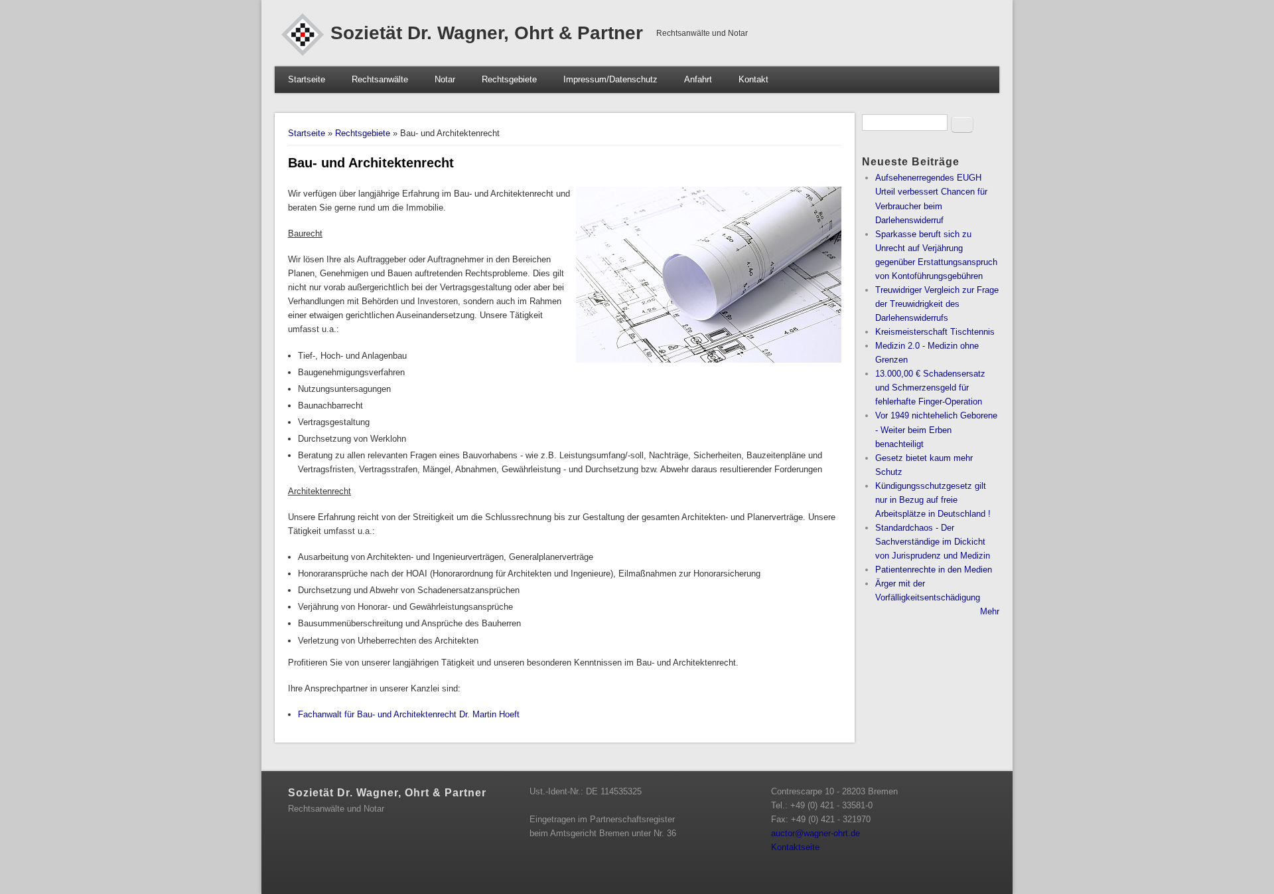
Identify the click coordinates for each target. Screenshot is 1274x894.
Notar (445, 79)
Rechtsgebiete (509, 79)
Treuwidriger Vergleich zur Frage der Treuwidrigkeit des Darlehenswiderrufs (937, 304)
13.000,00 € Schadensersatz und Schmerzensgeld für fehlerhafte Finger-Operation (930, 387)
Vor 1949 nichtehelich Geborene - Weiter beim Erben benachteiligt (936, 429)
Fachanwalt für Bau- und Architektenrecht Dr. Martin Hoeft (409, 714)
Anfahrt (698, 79)
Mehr (989, 611)
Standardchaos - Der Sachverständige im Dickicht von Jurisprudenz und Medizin (932, 542)
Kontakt (753, 79)
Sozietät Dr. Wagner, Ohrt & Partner (486, 33)
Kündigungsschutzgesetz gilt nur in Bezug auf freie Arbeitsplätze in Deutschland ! (933, 500)
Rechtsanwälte (380, 79)
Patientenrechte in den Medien (933, 570)
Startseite (306, 79)
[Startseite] (302, 53)
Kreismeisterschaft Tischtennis (935, 332)
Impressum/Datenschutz (610, 79)
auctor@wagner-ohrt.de (819, 833)
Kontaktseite (795, 847)
